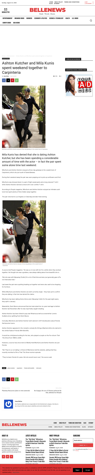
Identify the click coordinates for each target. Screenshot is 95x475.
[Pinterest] (12, 80)
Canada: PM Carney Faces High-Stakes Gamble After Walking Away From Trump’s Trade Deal (35, 459)
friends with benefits (29, 368)
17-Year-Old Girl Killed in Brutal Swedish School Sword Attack (35, 451)
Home (3, 56)
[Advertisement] (47, 39)
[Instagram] (7, 456)
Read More (16, 472)
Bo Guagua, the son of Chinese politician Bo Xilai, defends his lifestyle (47, 391)
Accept (88, 470)
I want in (82, 445)
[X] (8, 80)
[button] (91, 20)
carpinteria (19, 368)
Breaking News (30, 454)
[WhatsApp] (17, 80)
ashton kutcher (11, 368)
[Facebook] (4, 80)
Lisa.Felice (6, 76)
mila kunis (38, 368)
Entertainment (10, 56)
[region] (47, 469)
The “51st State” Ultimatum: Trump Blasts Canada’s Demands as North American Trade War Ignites (36, 442)
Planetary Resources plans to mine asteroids (16, 391)
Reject (77, 470)
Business (28, 447)
